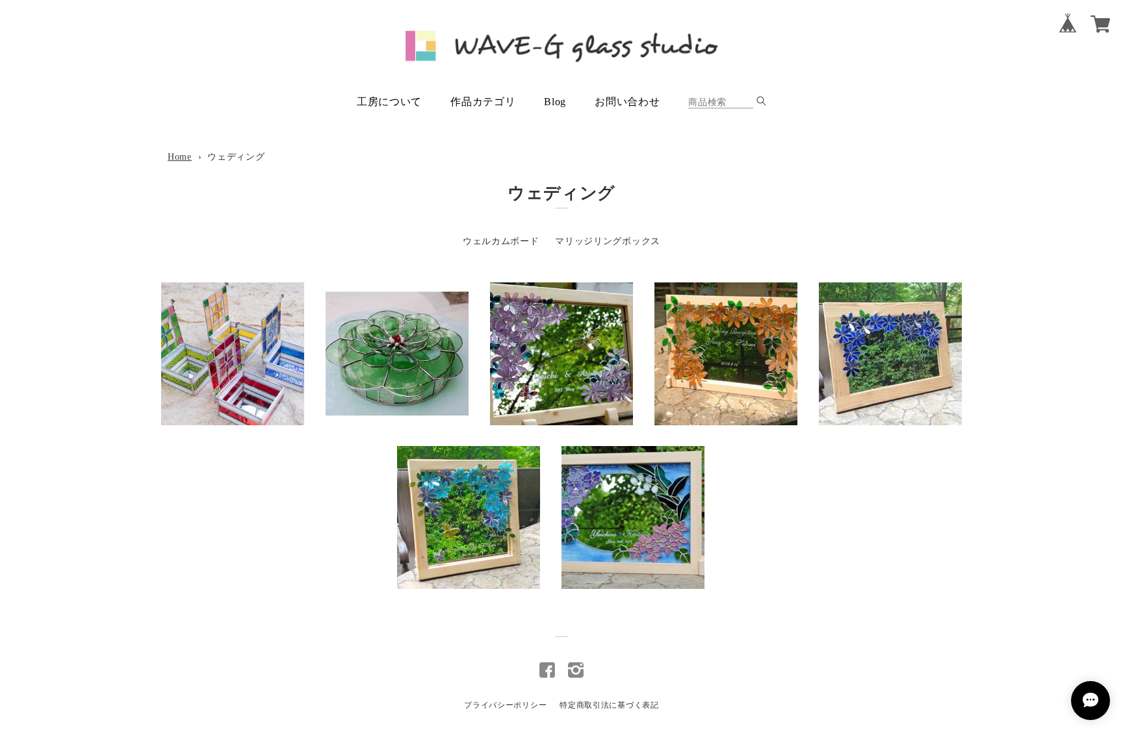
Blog (555, 101)
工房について (389, 101)
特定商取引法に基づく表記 (609, 705)
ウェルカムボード (501, 241)
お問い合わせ (627, 101)
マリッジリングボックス (607, 241)
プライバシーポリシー (505, 705)
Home (180, 157)
